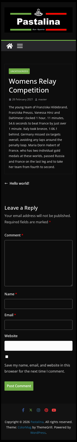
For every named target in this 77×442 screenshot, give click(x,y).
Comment (13, 235)
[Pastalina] (9, 46)
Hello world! (19, 183)
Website (11, 335)
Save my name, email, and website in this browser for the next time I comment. (37, 368)
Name (10, 294)
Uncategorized (19, 71)
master (42, 99)
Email (10, 315)
